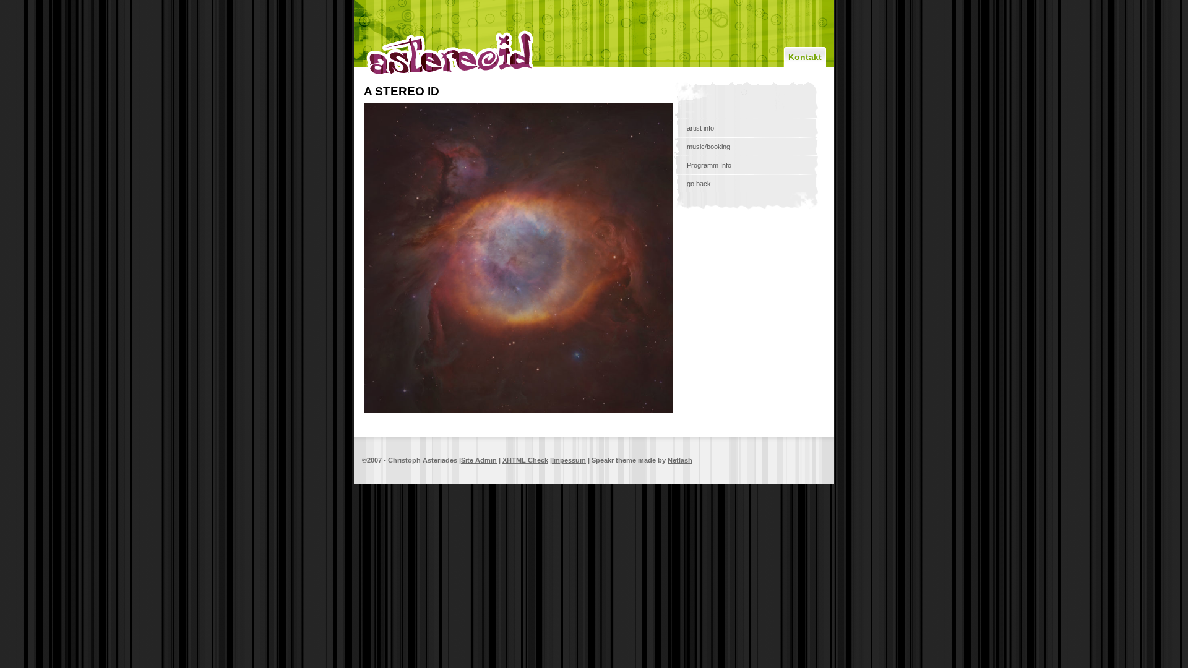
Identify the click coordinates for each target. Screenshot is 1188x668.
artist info (700, 128)
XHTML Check (525, 460)
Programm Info (709, 165)
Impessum (569, 460)
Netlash (680, 460)
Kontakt (805, 57)
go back (699, 183)
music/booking (708, 146)
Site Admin (479, 460)
